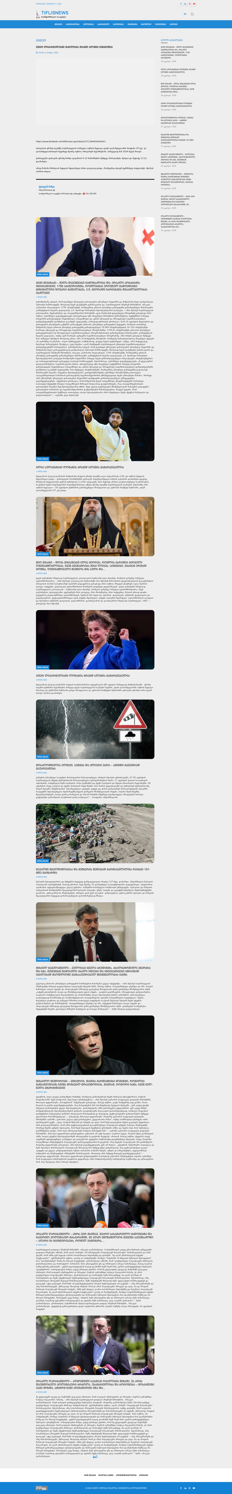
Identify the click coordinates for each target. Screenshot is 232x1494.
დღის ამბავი (42, 274)
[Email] (69, 133)
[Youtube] (194, 4)
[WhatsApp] (57, 133)
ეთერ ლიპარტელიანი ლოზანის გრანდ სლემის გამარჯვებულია (83, 675)
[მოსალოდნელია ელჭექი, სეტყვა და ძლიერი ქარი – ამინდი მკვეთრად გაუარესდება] (95, 729)
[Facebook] (181, 4)
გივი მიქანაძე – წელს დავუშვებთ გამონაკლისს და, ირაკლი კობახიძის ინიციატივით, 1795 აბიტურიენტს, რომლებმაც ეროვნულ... (177, 52)
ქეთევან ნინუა (47, 186)
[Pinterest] (51, 133)
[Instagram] (190, 4)
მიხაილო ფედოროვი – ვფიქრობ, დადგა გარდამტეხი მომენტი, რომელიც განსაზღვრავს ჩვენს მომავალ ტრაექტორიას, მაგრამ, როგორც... (177, 179)
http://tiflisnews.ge (47, 190)
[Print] (75, 133)
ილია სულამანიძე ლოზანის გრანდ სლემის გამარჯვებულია (80, 467)
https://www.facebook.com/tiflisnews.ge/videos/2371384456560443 (71, 141)
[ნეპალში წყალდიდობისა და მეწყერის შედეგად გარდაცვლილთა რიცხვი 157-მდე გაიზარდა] (95, 833)
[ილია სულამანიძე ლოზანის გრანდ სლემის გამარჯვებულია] (95, 431)
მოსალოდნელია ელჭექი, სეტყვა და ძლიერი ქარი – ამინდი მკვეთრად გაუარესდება (177, 120)
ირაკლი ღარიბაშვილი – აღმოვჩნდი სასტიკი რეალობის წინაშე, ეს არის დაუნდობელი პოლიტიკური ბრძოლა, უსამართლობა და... (176, 221)
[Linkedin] (185, 4)
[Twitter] (45, 133)
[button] (192, 14)
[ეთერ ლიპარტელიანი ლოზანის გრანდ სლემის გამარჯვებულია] (95, 639)
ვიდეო (41, 40)
